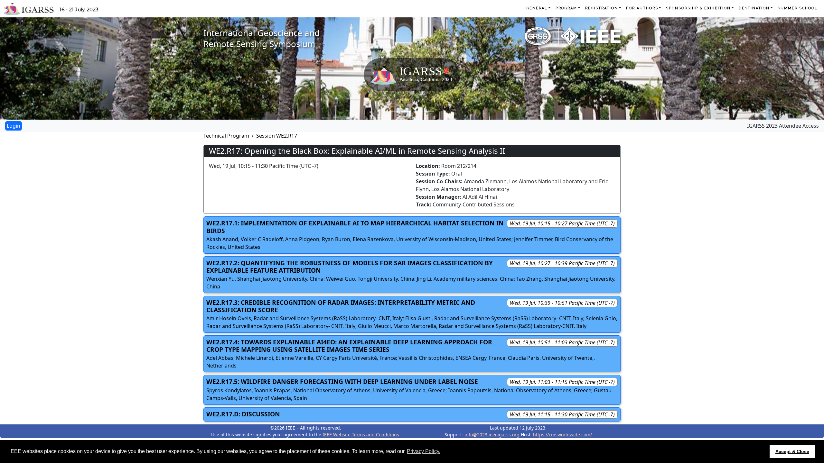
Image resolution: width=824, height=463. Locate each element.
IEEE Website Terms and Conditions (361, 434)
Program (566, 8)
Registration (601, 8)
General (537, 8)
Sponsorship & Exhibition (698, 8)
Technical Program (226, 135)
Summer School (798, 8)
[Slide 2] (406, 111)
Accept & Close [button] (792, 451)
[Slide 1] (394, 111)
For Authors (642, 8)
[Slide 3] (418, 111)
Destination (754, 8)
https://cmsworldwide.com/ (562, 434)
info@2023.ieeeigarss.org (492, 434)
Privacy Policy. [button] (423, 451)
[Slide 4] (429, 111)
